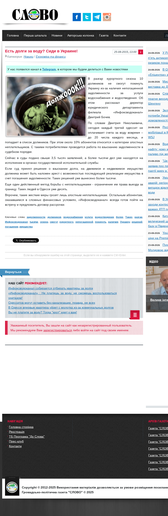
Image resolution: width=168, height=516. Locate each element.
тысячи (34, 222)
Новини (57, 35)
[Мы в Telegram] (98, 17)
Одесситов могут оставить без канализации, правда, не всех (51, 302)
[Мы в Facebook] (78, 17)
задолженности (36, 217)
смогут (54, 222)
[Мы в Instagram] (108, 17)
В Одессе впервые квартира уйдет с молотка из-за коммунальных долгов (61, 307)
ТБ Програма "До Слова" (27, 436)
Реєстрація (16, 431)
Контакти (120, 35)
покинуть (100, 222)
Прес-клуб (16, 441)
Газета (103, 35)
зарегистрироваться (57, 330)
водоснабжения (73, 217)
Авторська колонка (80, 35)
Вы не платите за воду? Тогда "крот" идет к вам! (42, 312)
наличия (113, 222)
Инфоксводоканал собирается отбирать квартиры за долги (50, 288)
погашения (11, 226)
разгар (138, 217)
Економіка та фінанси (51, 56)
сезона (44, 222)
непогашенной (84, 222)
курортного (67, 222)
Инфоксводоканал (16, 222)
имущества (26, 226)
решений (137, 222)
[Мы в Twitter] (88, 17)
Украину (125, 222)
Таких (128, 217)
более (119, 217)
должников (54, 217)
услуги (89, 217)
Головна (13, 35)
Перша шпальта (35, 35)
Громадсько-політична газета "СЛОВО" (35, 14)
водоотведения (104, 217)
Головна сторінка (21, 427)
